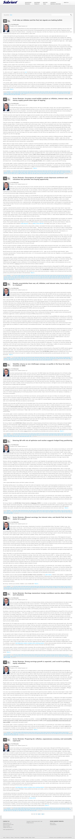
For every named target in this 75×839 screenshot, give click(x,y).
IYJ (34, 93)
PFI (71, 733)
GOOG (67, 358)
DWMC (19, 173)
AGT (9, 173)
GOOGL (54, 172)
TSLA (61, 276)
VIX (30, 93)
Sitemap (26, 837)
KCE (4, 810)
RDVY (53, 656)
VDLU (20, 359)
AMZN (60, 172)
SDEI (7, 734)
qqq (27, 276)
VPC (35, 359)
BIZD (21, 810)
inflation (19, 275)
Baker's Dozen (52, 823)
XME (33, 173)
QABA (9, 657)
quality (51, 275)
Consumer (12, 93)
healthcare (5, 93)
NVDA (51, 276)
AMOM (7, 94)
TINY (17, 94)
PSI (70, 587)
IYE (46, 93)
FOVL (63, 733)
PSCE (31, 173)
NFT (31, 357)
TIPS (30, 808)
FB (46, 276)
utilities (22, 93)
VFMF (51, 359)
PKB (13, 810)
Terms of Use (17, 837)
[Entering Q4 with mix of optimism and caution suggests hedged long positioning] (42, 440)
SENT (15, 94)
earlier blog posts (24, 223)
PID (64, 809)
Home (11, 14)
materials (25, 93)
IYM (44, 93)
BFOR (43, 173)
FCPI (40, 359)
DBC (54, 358)
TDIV (26, 810)
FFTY (56, 93)
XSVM (7, 513)
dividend (44, 732)
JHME (10, 279)
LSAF (5, 436)
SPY (28, 93)
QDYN (9, 436)
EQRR (45, 173)
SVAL (13, 734)
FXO (51, 656)
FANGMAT (22, 276)
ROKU (66, 276)
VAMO (26, 173)
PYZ (7, 657)
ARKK (64, 172)
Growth (48, 275)
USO (50, 358)
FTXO (28, 810)
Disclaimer (22, 837)
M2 (33, 586)
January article (32, 798)
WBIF (60, 93)
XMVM (31, 810)
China (30, 433)
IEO (58, 93)
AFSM (5, 94)
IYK (39, 93)
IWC (46, 733)
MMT (32, 586)
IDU (42, 93)
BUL (16, 359)
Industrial (69, 510)
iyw (36, 172)
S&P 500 (42, 275)
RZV (43, 587)
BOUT (26, 436)
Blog (30, 837)
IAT (54, 733)
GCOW (62, 173)
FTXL (5, 513)
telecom (19, 93)
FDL (41, 359)
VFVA (55, 656)
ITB (64, 93)
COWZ (14, 436)
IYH (41, 93)
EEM (59, 809)
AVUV (12, 94)
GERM (29, 173)
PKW (24, 810)
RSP (45, 587)
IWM (37, 587)
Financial (54, 510)
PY (63, 656)
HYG (48, 358)
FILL (24, 359)
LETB (60, 173)
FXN (54, 93)
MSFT (57, 172)
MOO (38, 173)
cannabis (42, 808)
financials (5, 172)
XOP (10, 173)
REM (9, 810)
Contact (33, 837)
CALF (16, 436)
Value (46, 275)
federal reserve (33, 275)
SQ (70, 276)
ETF (14, 275)
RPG (41, 587)
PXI (66, 172)
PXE (68, 172)
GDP (27, 275)
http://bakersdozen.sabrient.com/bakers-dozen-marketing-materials (30, 643)
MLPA (70, 656)
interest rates (23, 275)
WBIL (10, 94)
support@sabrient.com (9, 829)
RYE (11, 436)
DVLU (59, 733)
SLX (66, 93)
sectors (16, 275)
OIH (60, 809)
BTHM (57, 173)
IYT (46, 587)
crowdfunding (38, 808)
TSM (30, 436)
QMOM (69, 93)
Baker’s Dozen (38, 275)
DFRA (19, 94)
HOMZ (66, 656)
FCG (48, 93)
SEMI (48, 173)
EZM (4, 734)
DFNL (18, 436)
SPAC (29, 357)
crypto (29, 275)
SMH (68, 656)
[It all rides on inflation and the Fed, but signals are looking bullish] (37, 20)
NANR (33, 359)
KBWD (56, 733)
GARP (24, 586)
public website (48, 574)
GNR (22, 173)
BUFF (12, 279)
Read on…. (47, 805)
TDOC (69, 276)
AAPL (52, 172)
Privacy (12, 837)
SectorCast (54, 275)
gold (32, 808)
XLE (39, 587)
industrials (16, 93)
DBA (52, 358)
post (26, 72)
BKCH (12, 513)
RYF (69, 733)
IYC (37, 93)
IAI (60, 733)
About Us (8, 837)
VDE (52, 93)
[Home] (10, 3)
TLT (61, 172)
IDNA (9, 513)
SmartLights (47, 357)
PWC (64, 587)
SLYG (49, 733)
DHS (19, 810)
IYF (31, 93)
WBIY (7, 810)
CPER (58, 358)
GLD (56, 358)
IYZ (36, 93)
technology (58, 275)
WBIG (13, 173)
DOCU (28, 436)
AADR (62, 587)
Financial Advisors (53, 824)
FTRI (50, 93)
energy (9, 93)
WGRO (62, 93)
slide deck (38, 223)
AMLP (23, 436)
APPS (49, 587)
